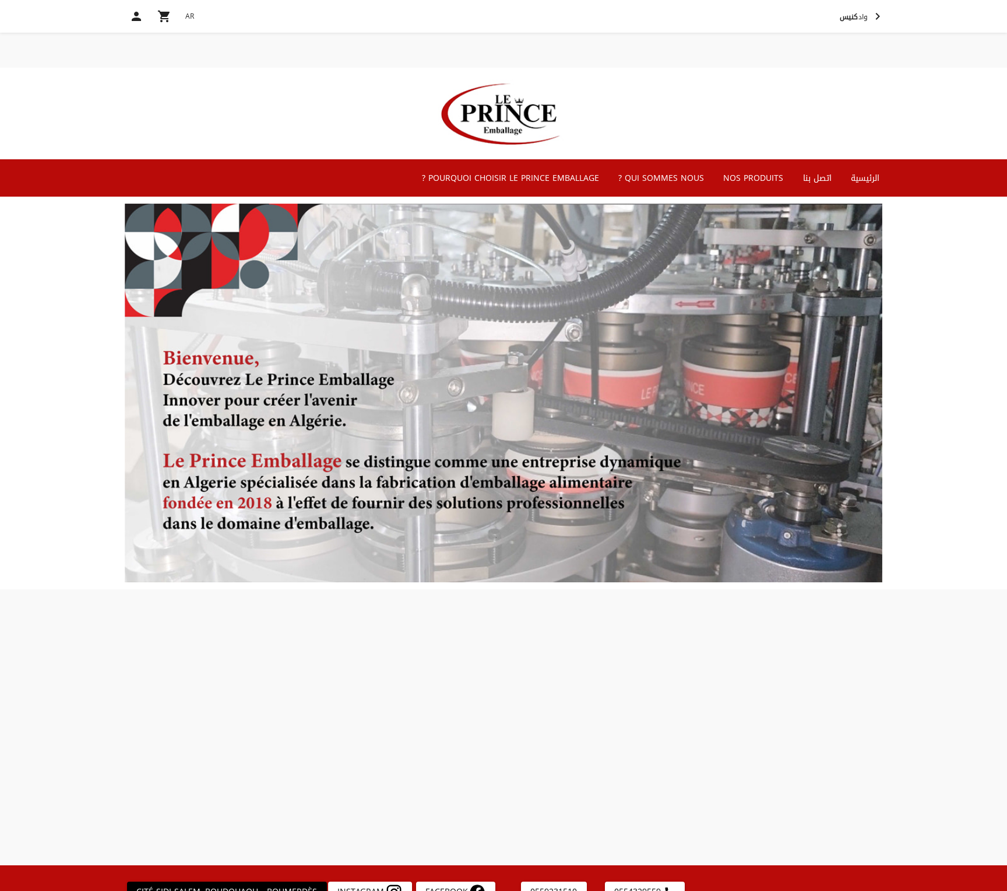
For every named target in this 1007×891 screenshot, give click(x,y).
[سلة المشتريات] (164, 16)
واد (854, 17)
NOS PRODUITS (753, 178)
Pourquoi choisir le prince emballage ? (510, 178)
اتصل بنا (817, 178)
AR (189, 16)
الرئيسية (865, 178)
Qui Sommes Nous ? (661, 178)
